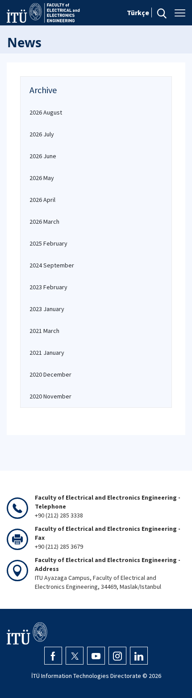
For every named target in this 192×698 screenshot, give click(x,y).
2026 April (42, 200)
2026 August (45, 112)
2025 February (48, 243)
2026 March (44, 222)
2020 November (50, 396)
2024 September (51, 265)
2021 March (44, 331)
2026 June (42, 156)
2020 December (50, 374)
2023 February (48, 287)
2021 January (46, 353)
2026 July (41, 134)
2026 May (41, 178)
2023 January (46, 309)
